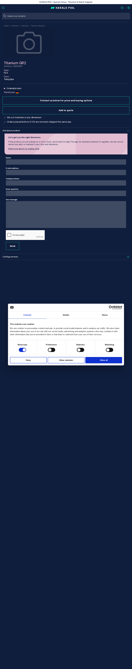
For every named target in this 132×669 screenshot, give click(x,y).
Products (14, 26)
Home (6, 26)
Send (12, 246)
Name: (8, 158)
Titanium (24, 26)
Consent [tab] (27, 315)
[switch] (51, 350)
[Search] (4, 16)
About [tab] (105, 315)
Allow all (104, 360)
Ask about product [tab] (11, 131)
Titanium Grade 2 (38, 26)
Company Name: (13, 179)
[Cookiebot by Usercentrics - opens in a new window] (111, 307)
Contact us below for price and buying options (66, 100)
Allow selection (66, 360)
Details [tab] (66, 315)
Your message (11, 199)
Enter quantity (12, 189)
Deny (28, 360)
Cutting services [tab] (10, 257)
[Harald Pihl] (63, 7)
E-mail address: (12, 168)
